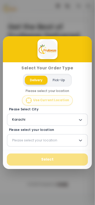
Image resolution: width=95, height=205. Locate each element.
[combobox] (12, 119)
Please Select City (24, 109)
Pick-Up (59, 80)
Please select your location (31, 130)
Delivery (36, 80)
